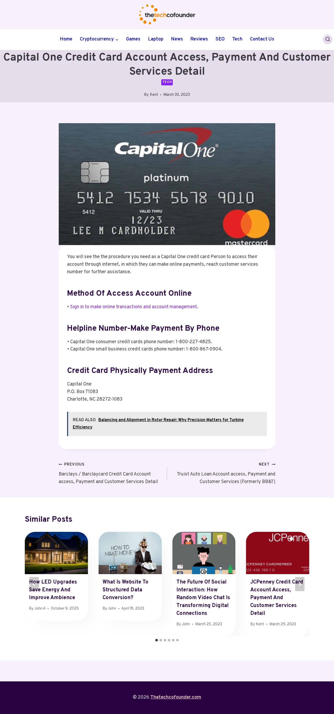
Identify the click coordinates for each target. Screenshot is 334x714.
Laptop (155, 39)
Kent (154, 94)
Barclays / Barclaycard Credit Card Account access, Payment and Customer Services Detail (108, 473)
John (112, 608)
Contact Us (262, 39)
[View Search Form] (328, 39)
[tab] (156, 640)
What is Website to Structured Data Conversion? (125, 590)
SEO (220, 39)
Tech (237, 39)
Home (66, 39)
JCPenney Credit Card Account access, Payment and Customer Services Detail (276, 598)
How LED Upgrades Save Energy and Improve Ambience (53, 590)
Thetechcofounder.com (175, 697)
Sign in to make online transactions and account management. (134, 307)
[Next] (300, 584)
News (177, 39)
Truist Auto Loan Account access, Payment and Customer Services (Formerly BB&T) (226, 473)
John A (40, 608)
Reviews (199, 39)
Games (133, 39)
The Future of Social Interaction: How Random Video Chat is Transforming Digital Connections (203, 598)
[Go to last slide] (34, 584)
